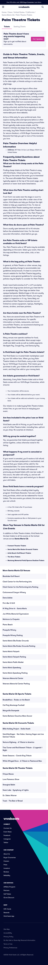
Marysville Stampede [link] (11, 711)
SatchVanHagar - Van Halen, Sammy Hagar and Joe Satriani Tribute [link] (23, 735)
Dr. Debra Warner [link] (10, 795)
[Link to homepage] (24, 7)
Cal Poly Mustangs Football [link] (13, 705)
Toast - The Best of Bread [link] (13, 801)
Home (4, 12)
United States (19, 12)
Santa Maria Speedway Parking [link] (15, 673)
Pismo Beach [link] (8, 625)
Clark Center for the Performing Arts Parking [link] (20, 587)
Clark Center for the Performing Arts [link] (17, 582)
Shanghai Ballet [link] (9, 785)
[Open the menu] (3, 6)
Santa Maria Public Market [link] (13, 662)
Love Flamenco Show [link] (11, 779)
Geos (10, 12)
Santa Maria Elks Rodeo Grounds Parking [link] (19, 646)
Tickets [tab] (7, 27)
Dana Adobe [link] (7, 598)
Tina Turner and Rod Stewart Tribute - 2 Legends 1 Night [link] (22, 749)
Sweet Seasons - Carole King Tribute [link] (17, 756)
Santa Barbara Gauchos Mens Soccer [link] (17, 716)
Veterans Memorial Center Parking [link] (16, 684)
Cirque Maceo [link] (8, 774)
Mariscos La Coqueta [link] (11, 619)
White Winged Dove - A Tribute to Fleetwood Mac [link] (22, 761)
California (30, 12)
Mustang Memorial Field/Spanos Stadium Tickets (26, 560)
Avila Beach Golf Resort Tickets (19, 553)
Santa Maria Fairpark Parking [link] (14, 657)
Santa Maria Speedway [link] (12, 668)
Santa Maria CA (8, 15)
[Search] (42, 7)
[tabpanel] (24, 39)
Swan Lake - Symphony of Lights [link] (16, 790)
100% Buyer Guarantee (27, 2)
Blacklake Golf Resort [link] (11, 576)
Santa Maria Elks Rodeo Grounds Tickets (23, 549)
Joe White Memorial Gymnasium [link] (16, 614)
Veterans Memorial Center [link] (13, 678)
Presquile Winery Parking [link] (13, 635)
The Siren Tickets (14, 557)
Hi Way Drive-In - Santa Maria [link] (15, 609)
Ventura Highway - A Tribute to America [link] (18, 742)
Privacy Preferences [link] (10, 948)
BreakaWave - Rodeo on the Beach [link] (16, 700)
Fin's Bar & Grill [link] (9, 603)
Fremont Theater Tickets (17, 546)
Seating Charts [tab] (20, 27)
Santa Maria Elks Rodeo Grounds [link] (16, 641)
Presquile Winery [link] (9, 630)
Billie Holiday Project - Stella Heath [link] (16, 729)
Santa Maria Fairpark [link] (11, 651)
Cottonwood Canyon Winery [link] (14, 592)
